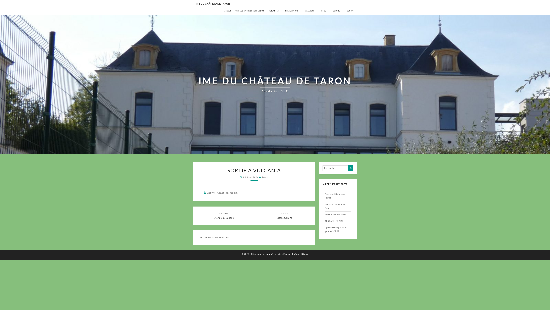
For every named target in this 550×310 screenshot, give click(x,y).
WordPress (284, 254)
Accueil (227, 10)
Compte (336, 10)
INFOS (323, 10)
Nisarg (305, 254)
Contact (350, 10)
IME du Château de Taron (213, 3)
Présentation (291, 10)
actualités (222, 192)
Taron (265, 177)
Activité (211, 192)
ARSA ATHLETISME (334, 221)
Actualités (274, 10)
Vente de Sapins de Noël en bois (249, 10)
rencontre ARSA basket (336, 214)
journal (233, 192)
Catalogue (309, 10)
